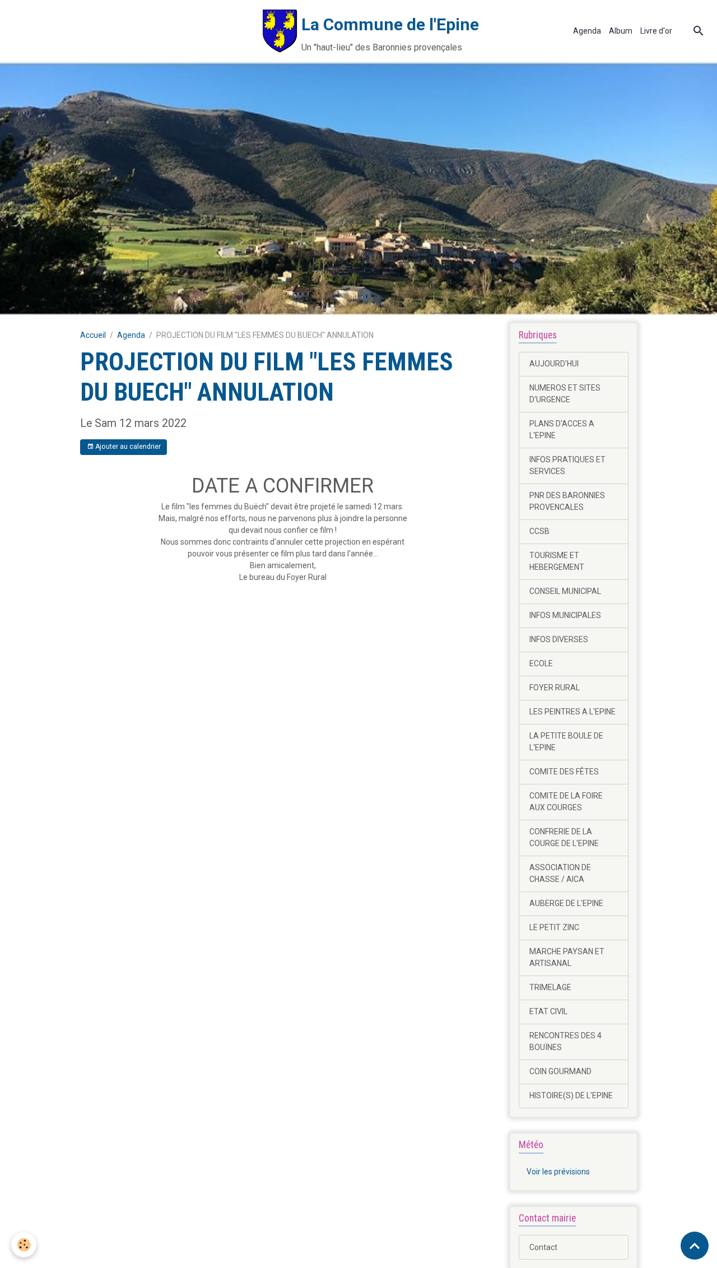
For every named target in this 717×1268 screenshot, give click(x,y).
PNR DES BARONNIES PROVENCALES (567, 501)
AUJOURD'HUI (554, 363)
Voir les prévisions (558, 1171)
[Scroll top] (695, 1246)
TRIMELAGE (550, 987)
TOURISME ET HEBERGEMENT (556, 561)
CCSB (539, 531)
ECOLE (541, 663)
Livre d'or (656, 30)
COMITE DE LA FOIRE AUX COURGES (566, 801)
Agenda (587, 30)
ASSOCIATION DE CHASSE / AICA (560, 873)
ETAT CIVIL (548, 1011)
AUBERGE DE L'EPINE (566, 903)
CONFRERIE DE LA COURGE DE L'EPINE (564, 837)
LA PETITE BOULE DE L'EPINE (566, 741)
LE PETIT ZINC (554, 927)
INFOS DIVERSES (558, 639)
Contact (543, 1247)
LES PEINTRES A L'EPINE (572, 711)
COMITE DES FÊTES (564, 771)
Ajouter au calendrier (127, 446)
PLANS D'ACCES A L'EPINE (561, 429)
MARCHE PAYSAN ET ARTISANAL (566, 957)
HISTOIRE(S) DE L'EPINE (571, 1095)
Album (620, 30)
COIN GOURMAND (560, 1071)
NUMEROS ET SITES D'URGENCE (564, 393)
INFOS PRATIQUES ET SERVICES (567, 465)
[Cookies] (23, 1244)
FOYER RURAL (554, 687)
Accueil (93, 335)
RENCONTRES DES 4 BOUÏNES (565, 1041)
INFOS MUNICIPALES (565, 615)
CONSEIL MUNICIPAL (565, 591)
